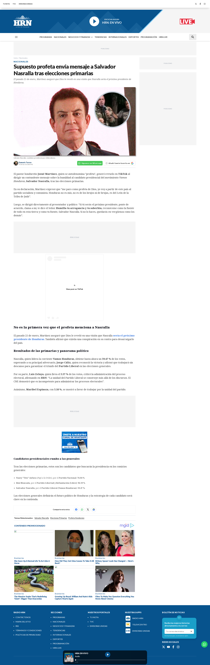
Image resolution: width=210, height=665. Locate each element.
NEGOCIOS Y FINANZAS (79, 37)
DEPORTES (134, 37)
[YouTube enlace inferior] (168, 646)
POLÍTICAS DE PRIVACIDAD (28, 635)
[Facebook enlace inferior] (173, 646)
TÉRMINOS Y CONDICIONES (29, 630)
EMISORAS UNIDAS (25, 4)
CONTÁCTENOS (23, 617)
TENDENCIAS (101, 37)
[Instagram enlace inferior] (178, 646)
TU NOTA (6, 4)
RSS (17, 626)
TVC (14, 4)
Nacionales (23, 58)
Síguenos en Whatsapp (92, 163)
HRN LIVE (163, 37)
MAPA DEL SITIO (23, 621)
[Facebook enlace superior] (200, 4)
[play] (107, 654)
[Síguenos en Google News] (93, 509)
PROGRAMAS (46, 37)
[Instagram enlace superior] (205, 4)
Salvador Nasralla (42, 518)
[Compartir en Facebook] (76, 509)
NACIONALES (60, 37)
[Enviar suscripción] (191, 631)
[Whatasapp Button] (204, 644)
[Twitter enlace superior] (196, 4)
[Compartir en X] (87, 509)
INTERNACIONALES (118, 37)
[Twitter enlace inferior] (163, 646)
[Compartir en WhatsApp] (82, 509)
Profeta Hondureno (76, 518)
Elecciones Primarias (58, 518)
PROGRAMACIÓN (149, 37)
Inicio (16, 58)
